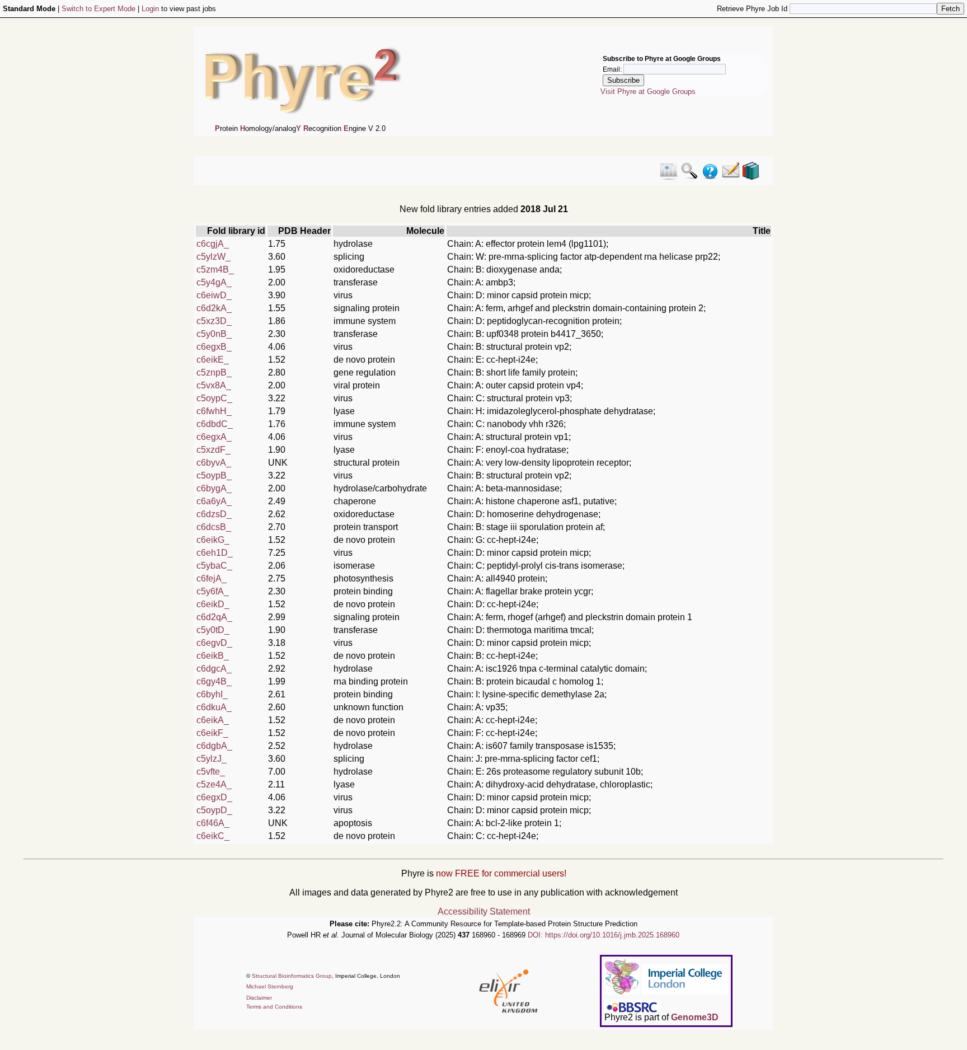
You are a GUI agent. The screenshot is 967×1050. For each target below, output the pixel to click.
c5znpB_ (214, 372)
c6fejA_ (211, 578)
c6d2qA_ (214, 617)
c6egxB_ (214, 346)
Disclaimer (259, 998)
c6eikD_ (212, 604)
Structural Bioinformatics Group (292, 976)
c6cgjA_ (212, 244)
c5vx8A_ (213, 385)
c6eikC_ (212, 836)
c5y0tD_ (212, 630)
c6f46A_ (212, 823)
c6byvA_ (213, 462)
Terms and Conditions (274, 1007)
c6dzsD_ (214, 514)
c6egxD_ (214, 797)
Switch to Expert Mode (98, 8)
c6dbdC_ (214, 424)
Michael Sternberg (269, 986)
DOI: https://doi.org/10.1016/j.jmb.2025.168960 (603, 935)
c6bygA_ (214, 488)
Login (150, 8)
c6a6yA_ (214, 501)
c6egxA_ (214, 437)
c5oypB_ (214, 475)
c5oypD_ (214, 810)
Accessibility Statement (484, 911)
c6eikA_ (212, 720)
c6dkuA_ (214, 707)
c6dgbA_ (214, 746)
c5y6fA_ (212, 591)
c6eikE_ (212, 359)
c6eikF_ (212, 733)
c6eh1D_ (214, 552)
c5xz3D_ (214, 321)
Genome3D (695, 1017)
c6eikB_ (212, 655)
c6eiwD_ (214, 295)
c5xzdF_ (213, 449)
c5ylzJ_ (211, 758)
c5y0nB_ (214, 334)
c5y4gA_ (214, 282)
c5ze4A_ (214, 784)
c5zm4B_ (215, 269)
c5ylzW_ (213, 256)
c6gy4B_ (214, 681)
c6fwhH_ (214, 411)
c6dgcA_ (214, 668)
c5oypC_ (214, 398)
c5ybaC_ (214, 565)
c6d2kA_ (214, 308)
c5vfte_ (210, 771)
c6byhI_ (212, 694)
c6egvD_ (214, 643)
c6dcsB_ (213, 527)
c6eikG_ (212, 540)
